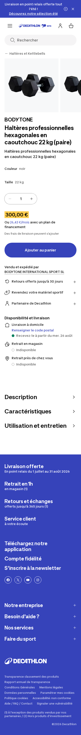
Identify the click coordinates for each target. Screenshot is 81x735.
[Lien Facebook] (8, 580)
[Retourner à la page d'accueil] (35, 25)
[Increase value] (31, 198)
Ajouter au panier (40, 250)
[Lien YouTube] (28, 580)
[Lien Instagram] (37, 580)
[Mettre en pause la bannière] (65, 9)
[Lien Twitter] (18, 580)
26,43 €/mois (19, 222)
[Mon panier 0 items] (71, 25)
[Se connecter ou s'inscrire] (60, 25)
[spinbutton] (20, 198)
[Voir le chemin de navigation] (6, 53)
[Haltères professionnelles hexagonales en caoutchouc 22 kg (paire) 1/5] (31, 85)
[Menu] (9, 25)
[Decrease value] (9, 198)
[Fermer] (72, 9)
